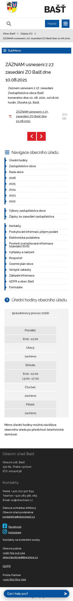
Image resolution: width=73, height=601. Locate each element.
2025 (12, 183)
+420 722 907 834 (22, 491)
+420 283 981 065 (25, 495)
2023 (12, 195)
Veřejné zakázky (20, 269)
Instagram (14, 532)
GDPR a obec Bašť (21, 281)
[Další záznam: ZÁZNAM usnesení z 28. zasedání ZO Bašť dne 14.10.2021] (41, 136)
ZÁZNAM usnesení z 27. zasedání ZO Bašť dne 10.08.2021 (32, 116)
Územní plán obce (21, 264)
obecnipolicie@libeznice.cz (20, 557)
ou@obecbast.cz (22, 500)
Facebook (14, 526)
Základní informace (22, 275)
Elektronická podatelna (24, 237)
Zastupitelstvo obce (22, 166)
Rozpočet (15, 258)
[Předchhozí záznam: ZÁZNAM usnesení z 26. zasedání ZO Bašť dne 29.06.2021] (31, 136)
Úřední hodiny (18, 160)
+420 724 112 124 (14, 553)
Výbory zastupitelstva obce (27, 210)
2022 (12, 201)
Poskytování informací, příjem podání (33, 231)
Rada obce (16, 172)
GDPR (7, 566)
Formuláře (16, 287)
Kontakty (15, 226)
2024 (12, 189)
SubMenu (14, 50)
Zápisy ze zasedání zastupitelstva (31, 216)
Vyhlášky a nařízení (21, 252)
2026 (12, 178)
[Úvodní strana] (12, 13)
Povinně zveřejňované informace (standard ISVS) (31, 245)
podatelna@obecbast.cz (19, 516)
